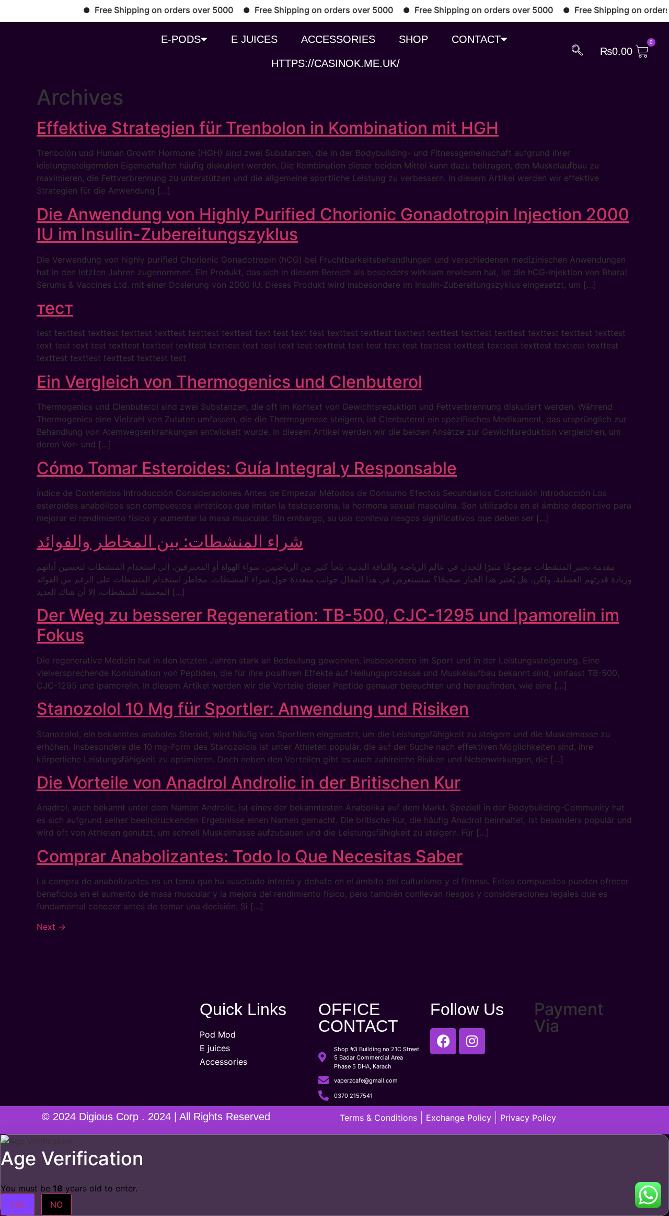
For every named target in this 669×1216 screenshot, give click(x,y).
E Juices (254, 39)
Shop (413, 39)
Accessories (338, 39)
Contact (476, 39)
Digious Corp (110, 1116)
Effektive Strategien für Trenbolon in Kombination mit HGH (268, 128)
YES (17, 1204)
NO (56, 1204)
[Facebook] (443, 1041)
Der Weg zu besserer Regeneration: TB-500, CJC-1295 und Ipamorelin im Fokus (328, 625)
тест (55, 308)
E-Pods (181, 39)
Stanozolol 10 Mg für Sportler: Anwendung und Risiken (253, 709)
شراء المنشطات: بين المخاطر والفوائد (170, 541)
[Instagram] (472, 1041)
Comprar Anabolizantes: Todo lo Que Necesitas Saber (250, 856)
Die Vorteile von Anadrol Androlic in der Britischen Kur (248, 782)
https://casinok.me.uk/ (335, 63)
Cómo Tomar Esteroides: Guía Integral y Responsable (247, 468)
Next (51, 926)
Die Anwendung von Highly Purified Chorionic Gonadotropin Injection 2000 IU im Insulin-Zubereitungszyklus (333, 224)
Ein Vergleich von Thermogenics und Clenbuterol (229, 381)
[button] (577, 49)
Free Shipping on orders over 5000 (145, 10)
